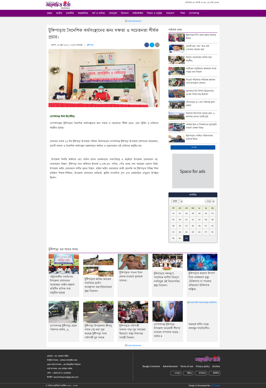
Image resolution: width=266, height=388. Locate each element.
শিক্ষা (183, 13)
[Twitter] (209, 7)
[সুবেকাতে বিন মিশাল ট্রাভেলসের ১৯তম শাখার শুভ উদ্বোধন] (176, 93)
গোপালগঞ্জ (194, 13)
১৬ (180, 225)
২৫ (193, 232)
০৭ (212, 213)
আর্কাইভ (192, 194)
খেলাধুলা (113, 13)
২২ (173, 232)
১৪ (212, 219)
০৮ (173, 219)
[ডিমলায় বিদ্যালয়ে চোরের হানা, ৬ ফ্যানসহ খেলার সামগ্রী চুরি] (176, 115)
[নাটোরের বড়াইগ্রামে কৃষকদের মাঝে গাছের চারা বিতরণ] (176, 71)
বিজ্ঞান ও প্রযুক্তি (154, 13)
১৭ (186, 225)
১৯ (199, 225)
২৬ (199, 232)
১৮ (193, 225)
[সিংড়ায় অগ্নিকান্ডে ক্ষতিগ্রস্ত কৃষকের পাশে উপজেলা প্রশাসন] (176, 82)
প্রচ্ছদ (49, 13)
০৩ (186, 213)
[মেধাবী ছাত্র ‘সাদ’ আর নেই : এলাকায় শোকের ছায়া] (176, 48)
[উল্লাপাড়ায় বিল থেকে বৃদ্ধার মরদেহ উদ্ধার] (176, 37)
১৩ (206, 219)
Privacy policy (203, 366)
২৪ (186, 232)
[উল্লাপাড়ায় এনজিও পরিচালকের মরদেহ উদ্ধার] (176, 138)
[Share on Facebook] (146, 45)
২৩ (180, 232)
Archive (216, 366)
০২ (180, 213)
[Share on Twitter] (152, 45)
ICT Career (215, 386)
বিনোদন (125, 13)
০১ (173, 213)
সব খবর (193, 147)
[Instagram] (213, 7)
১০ (186, 219)
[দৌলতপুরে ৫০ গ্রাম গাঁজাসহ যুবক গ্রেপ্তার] (176, 104)
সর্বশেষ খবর (175, 30)
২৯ (173, 238)
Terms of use (186, 366)
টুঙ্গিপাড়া (90, 45)
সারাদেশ (170, 13)
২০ (206, 225)
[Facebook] (206, 7)
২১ (212, 225)
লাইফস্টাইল (137, 13)
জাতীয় (59, 13)
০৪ (193, 213)
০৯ (180, 219)
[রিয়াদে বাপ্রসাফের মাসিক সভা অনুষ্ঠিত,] (176, 59)
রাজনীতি (70, 13)
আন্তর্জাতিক (83, 13)
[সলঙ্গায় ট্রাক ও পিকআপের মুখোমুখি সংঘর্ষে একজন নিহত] (176, 127)
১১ (193, 219)
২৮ (212, 232)
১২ (199, 219)
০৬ (206, 213)
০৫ (199, 213)
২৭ (206, 232)
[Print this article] (157, 45)
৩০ (180, 238)
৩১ (186, 238)
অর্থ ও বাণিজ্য (98, 13)
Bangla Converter (151, 366)
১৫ (173, 225)
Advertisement (170, 366)
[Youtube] (217, 7)
